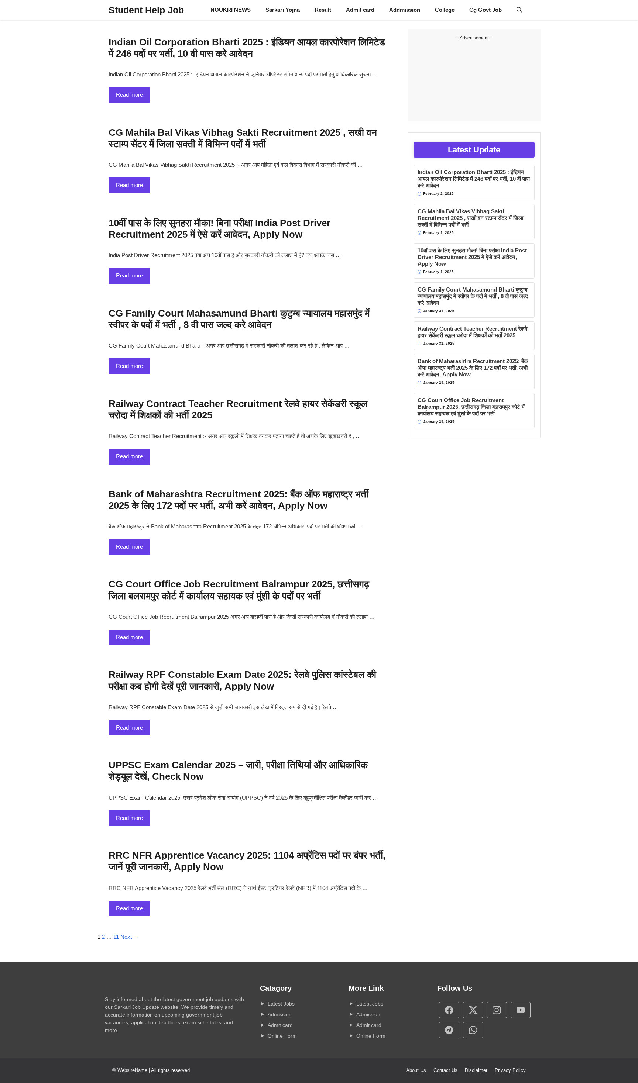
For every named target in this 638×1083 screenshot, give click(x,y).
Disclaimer (476, 1070)
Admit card (360, 10)
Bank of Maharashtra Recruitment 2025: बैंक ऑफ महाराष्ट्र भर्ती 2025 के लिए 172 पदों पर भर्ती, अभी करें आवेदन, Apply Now (238, 500)
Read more (129, 95)
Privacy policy (510, 1070)
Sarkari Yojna (282, 10)
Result (323, 10)
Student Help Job (146, 10)
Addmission (404, 10)
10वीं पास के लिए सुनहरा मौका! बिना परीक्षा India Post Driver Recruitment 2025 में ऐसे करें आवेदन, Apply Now (219, 228)
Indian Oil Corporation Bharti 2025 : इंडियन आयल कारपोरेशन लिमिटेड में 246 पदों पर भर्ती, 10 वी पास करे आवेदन (247, 48)
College (445, 10)
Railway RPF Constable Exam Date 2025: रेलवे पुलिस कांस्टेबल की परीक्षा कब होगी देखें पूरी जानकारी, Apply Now (242, 680)
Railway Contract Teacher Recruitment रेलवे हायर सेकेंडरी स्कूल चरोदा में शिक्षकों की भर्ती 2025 (472, 331)
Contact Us (445, 1070)
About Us (416, 1070)
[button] (519, 10)
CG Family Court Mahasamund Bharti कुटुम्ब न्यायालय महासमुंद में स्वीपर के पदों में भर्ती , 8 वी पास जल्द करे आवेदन (239, 319)
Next (129, 937)
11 (116, 937)
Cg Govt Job (485, 10)
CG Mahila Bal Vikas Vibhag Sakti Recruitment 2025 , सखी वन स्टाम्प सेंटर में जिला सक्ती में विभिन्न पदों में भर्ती (243, 138)
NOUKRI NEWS (230, 10)
